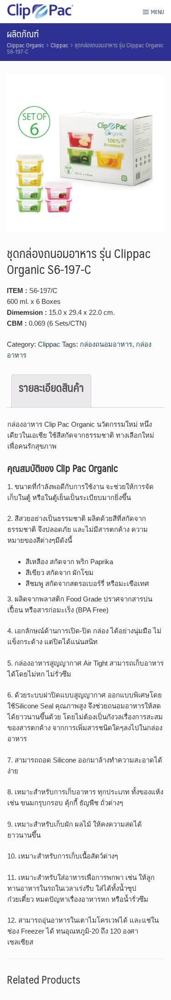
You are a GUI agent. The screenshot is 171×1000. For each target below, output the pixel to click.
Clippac (59, 45)
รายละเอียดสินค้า (51, 387)
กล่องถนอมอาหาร (106, 344)
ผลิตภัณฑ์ (23, 33)
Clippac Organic (25, 45)
